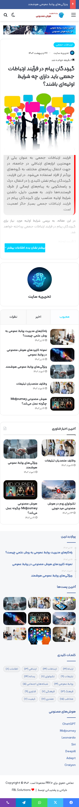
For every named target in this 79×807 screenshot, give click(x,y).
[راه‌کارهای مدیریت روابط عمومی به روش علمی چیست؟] (62, 337)
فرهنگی (48, 692)
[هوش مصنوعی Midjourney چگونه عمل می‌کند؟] (62, 404)
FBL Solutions (21, 790)
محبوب (64, 316)
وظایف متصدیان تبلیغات (31, 384)
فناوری (30, 692)
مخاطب (66, 699)
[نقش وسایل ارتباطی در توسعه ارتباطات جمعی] (64, 603)
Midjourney (68, 731)
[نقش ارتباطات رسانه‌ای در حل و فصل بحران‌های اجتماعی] (39, 636)
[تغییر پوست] (13, 17)
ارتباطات (50, 669)
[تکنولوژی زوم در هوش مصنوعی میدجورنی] (58, 489)
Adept (71, 758)
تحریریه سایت (61, 53)
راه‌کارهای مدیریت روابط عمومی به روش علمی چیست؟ (26, 333)
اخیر (38, 316)
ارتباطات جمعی (64, 45)
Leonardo (69, 737)
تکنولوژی (48, 676)
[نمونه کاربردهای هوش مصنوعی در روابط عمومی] (62, 355)
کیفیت (29, 699)
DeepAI (70, 751)
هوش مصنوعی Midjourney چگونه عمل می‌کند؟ (29, 401)
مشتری (47, 699)
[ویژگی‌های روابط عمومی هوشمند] (62, 372)
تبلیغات (67, 676)
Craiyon (70, 765)
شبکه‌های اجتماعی (35, 684)
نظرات (13, 316)
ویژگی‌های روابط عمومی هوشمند (48, 4)
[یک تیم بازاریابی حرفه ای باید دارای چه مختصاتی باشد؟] (14, 633)
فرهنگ (67, 692)
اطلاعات (12, 669)
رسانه (29, 676)
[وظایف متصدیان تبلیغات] (62, 388)
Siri (73, 744)
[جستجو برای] (5, 17)
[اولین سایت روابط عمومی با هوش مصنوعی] (50, 15)
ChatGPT (69, 724)
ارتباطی (30, 669)
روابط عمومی (63, 684)
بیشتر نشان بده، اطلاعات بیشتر (26, 248)
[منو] (73, 17)
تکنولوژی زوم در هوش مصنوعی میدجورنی (61, 506)
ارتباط (68, 669)
